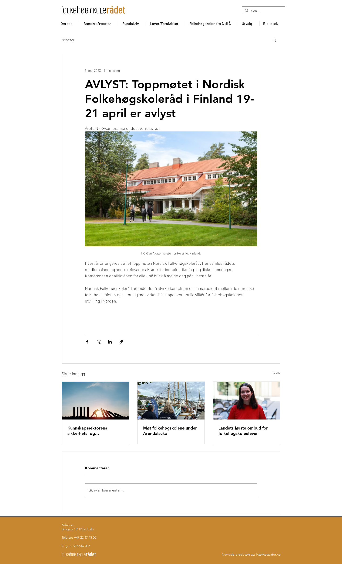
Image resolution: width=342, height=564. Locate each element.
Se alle (276, 373)
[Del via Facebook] (87, 342)
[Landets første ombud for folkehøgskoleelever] (246, 401)
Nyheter (68, 40)
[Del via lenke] (121, 342)
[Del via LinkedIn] (110, 342)
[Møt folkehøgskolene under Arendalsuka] (171, 401)
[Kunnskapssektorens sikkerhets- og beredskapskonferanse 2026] (95, 401)
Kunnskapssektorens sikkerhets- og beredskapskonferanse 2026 (95, 430)
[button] (68, 23)
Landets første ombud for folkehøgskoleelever (243, 430)
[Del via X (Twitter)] (98, 342)
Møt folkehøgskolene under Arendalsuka (170, 430)
